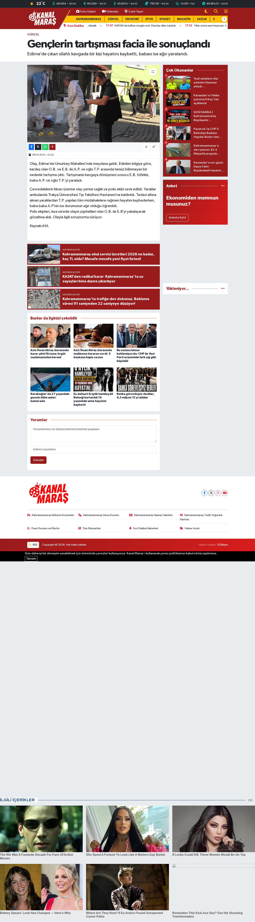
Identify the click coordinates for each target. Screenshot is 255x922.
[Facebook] (204, 493)
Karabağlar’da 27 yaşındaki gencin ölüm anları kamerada (49, 397)
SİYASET (165, 19)
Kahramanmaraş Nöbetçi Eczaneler (53, 515)
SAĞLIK (202, 19)
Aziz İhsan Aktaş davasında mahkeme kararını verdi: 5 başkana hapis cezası (93, 354)
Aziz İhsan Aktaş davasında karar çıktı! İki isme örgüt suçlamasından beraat (49, 354)
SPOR (149, 19)
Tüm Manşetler (92, 528)
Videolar (112, 11)
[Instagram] (218, 493)
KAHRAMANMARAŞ (88, 19)
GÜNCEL (113, 19)
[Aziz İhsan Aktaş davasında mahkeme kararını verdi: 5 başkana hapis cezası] (93, 335)
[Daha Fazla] (52, 147)
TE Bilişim (222, 544)
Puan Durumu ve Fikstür (46, 528)
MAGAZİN (183, 19)
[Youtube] (225, 493)
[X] (211, 493)
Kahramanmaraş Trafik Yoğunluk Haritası (201, 517)
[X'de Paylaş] (38, 147)
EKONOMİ (132, 19)
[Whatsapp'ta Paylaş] (45, 147)
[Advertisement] (195, 254)
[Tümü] (223, 186)
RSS (34, 544)
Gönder (38, 460)
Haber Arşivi (192, 528)
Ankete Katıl (177, 217)
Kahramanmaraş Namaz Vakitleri (153, 515)
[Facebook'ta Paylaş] (31, 147)
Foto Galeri (88, 11)
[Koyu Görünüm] (206, 12)
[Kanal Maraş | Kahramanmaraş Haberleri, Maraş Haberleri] (42, 18)
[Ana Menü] (224, 12)
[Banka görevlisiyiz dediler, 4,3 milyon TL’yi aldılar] (137, 379)
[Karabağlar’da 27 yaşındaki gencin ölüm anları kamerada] (50, 379)
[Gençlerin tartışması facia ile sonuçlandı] (93, 103)
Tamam (31, 558)
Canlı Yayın (135, 11)
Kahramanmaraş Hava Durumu (101, 515)
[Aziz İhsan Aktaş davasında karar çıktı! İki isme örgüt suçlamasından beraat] (50, 335)
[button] (224, 19)
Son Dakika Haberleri (145, 528)
